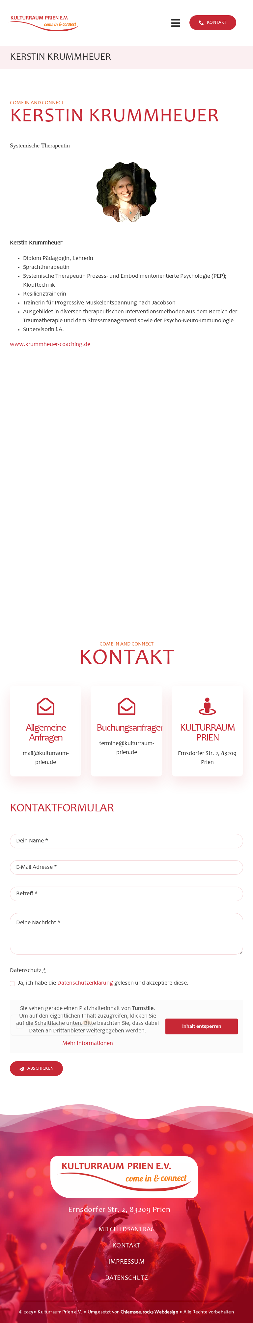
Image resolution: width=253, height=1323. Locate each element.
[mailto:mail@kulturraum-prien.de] (45, 731)
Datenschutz (28, 971)
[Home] (42, 23)
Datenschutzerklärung (85, 983)
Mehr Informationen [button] (87, 1044)
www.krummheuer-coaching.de (50, 345)
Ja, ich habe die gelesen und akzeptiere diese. (103, 983)
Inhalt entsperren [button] (201, 1026)
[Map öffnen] (124, 1186)
